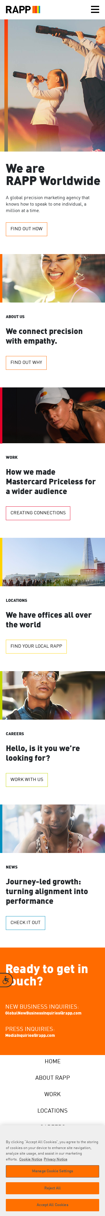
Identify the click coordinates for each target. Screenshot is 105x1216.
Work (52, 1095)
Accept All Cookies (52, 1205)
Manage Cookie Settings (52, 1171)
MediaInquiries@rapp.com (30, 1036)
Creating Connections (38, 513)
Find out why (26, 362)
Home (53, 1062)
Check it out (25, 923)
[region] (52, 1170)
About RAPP (52, 1078)
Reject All (52, 1188)
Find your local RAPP (36, 646)
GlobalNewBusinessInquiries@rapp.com (43, 1013)
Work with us (26, 779)
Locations (52, 1111)
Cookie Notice (30, 1159)
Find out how (26, 229)
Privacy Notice (55, 1159)
